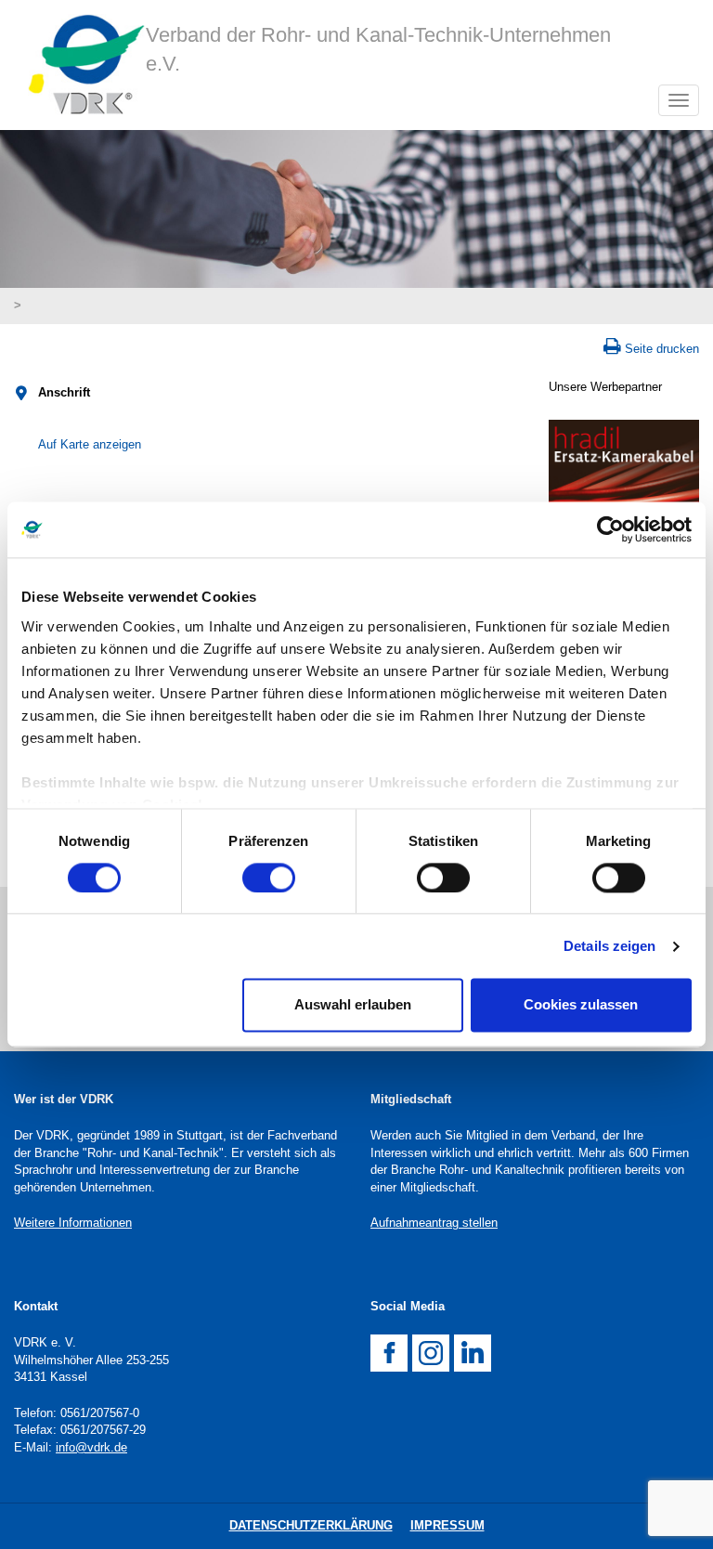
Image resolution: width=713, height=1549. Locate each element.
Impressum (447, 1525)
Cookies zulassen (581, 1005)
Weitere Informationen (73, 1223)
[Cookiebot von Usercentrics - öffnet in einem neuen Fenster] (610, 529)
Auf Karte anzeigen (89, 444)
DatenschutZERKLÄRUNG (311, 1525)
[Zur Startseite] (80, 65)
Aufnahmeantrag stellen (434, 1223)
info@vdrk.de (91, 1447)
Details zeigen (609, 946)
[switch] (268, 877)
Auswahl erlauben (352, 1005)
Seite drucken (662, 349)
